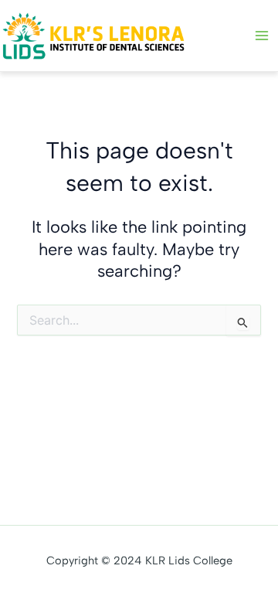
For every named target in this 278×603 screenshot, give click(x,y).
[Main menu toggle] (262, 35)
